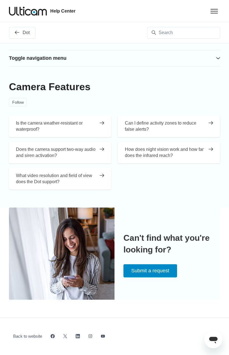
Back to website (27, 336)
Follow (18, 102)
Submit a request (150, 270)
